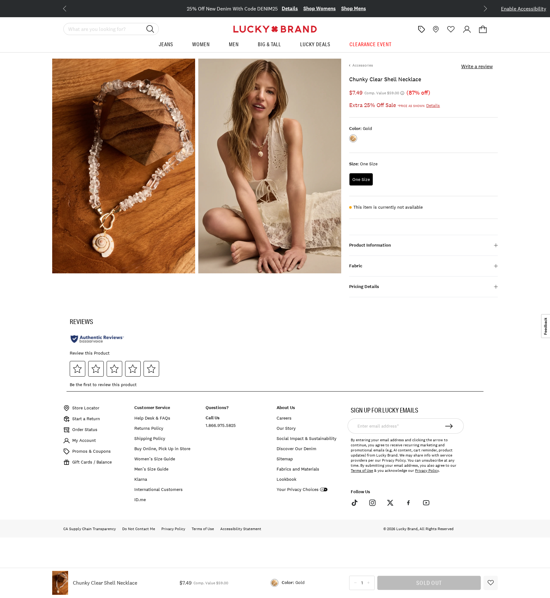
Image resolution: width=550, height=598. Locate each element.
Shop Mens (353, 8)
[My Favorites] (451, 29)
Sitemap (285, 459)
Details (290, 8)
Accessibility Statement (240, 528)
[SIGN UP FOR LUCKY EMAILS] (449, 426)
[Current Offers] (421, 29)
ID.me (140, 499)
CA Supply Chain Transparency (89, 528)
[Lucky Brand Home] (275, 29)
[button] (483, 29)
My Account (84, 440)
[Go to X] (390, 502)
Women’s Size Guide (154, 459)
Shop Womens (319, 8)
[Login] (467, 29)
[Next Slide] (480, 8)
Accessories (362, 65)
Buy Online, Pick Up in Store (162, 448)
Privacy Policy (427, 470)
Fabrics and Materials (298, 469)
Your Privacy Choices (298, 489)
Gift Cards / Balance (92, 462)
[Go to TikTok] (354, 502)
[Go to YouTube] (426, 502)
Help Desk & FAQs (152, 418)
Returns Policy (148, 428)
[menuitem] (166, 46)
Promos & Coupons (91, 451)
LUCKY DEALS (315, 44)
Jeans (166, 44)
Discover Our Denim (296, 448)
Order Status (84, 429)
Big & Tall (269, 44)
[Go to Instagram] (372, 502)
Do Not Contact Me (138, 528)
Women (201, 44)
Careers (284, 418)
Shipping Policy (149, 438)
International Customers (158, 489)
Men (234, 44)
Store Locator (85, 408)
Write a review (477, 66)
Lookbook (286, 479)
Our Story (286, 428)
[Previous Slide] (70, 8)
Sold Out (429, 582)
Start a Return (86, 418)
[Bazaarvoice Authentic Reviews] (97, 339)
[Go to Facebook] (408, 502)
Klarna (140, 479)
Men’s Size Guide (151, 469)
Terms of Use (362, 470)
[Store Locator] (435, 29)
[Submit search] (150, 29)
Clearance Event (370, 44)
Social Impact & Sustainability (306, 438)
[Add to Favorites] (490, 583)
